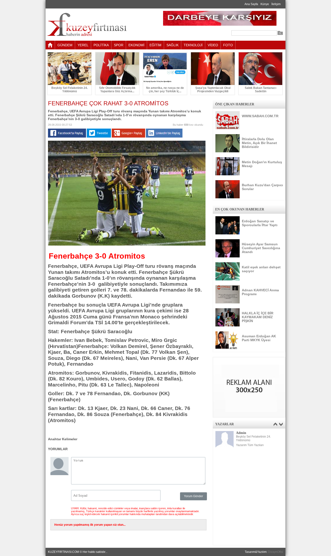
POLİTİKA (101, 45)
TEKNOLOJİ (193, 45)
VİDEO (213, 45)
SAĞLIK (172, 45)
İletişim (276, 4)
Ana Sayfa (251, 4)
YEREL (83, 45)
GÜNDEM (64, 45)
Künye (264, 4)
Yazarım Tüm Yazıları (250, 445)
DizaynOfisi (275, 552)
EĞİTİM (155, 45)
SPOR (118, 45)
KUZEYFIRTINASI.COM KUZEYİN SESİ (99, 24)
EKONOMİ (136, 45)
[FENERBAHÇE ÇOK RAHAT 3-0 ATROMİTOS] (126, 244)
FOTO (228, 45)
